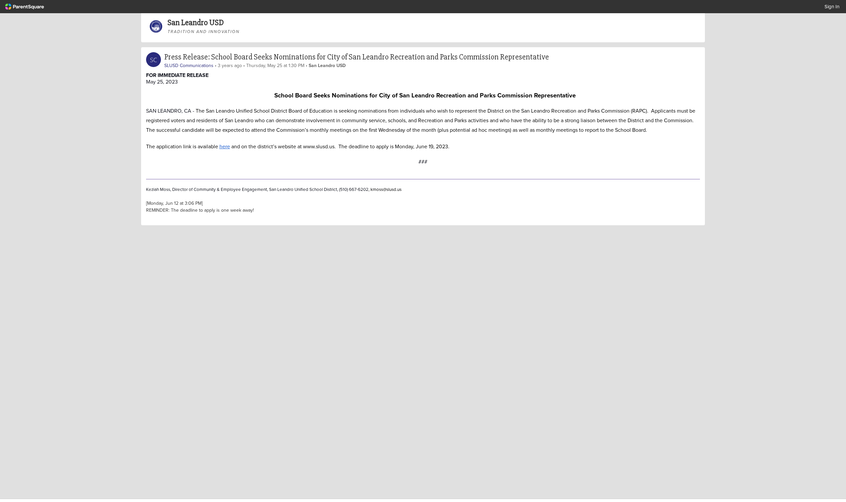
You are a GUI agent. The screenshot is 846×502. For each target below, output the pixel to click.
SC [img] (153, 60)
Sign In (832, 6)
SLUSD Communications (188, 65)
